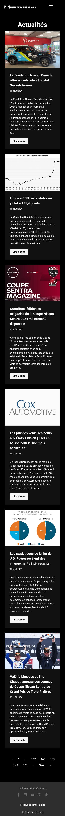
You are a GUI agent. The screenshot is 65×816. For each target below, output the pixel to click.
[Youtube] (32, 795)
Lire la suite (19, 141)
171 (25, 765)
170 (16, 765)
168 (43, 759)
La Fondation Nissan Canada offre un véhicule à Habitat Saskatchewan (31, 80)
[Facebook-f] (18, 795)
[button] (51, 6)
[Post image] (32, 49)
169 (52, 759)
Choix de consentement (33, 812)
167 (33, 759)
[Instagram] (39, 795)
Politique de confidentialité (32, 805)
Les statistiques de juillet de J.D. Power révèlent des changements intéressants (31, 558)
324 (41, 765)
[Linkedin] (25, 795)
